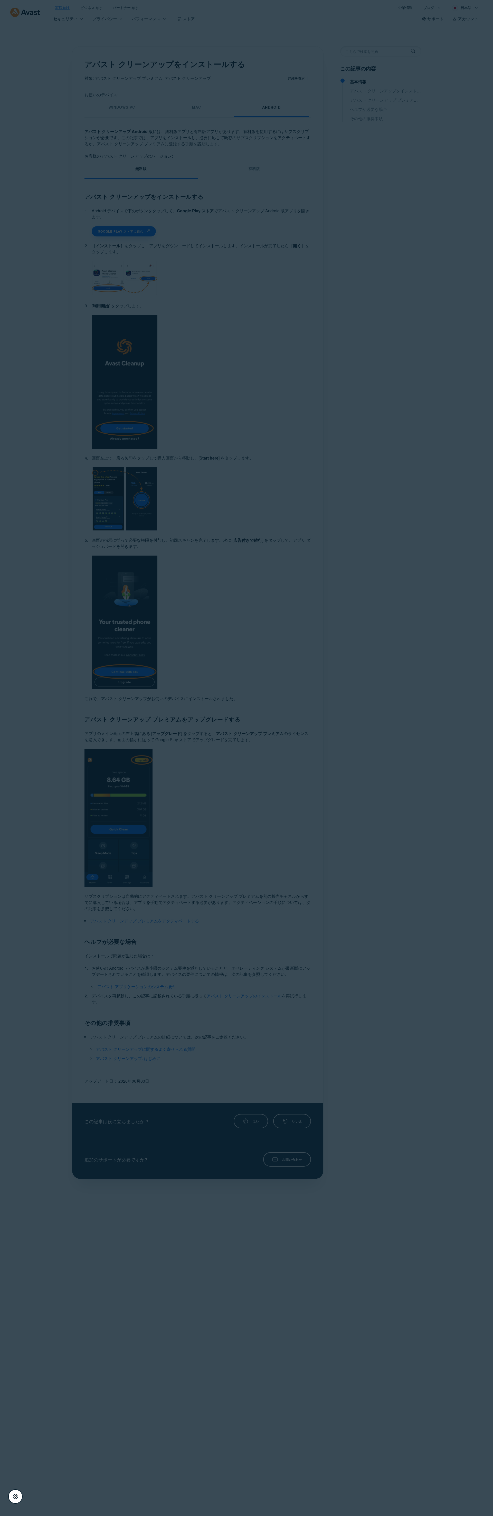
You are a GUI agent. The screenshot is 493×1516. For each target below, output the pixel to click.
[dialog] (246, 758)
